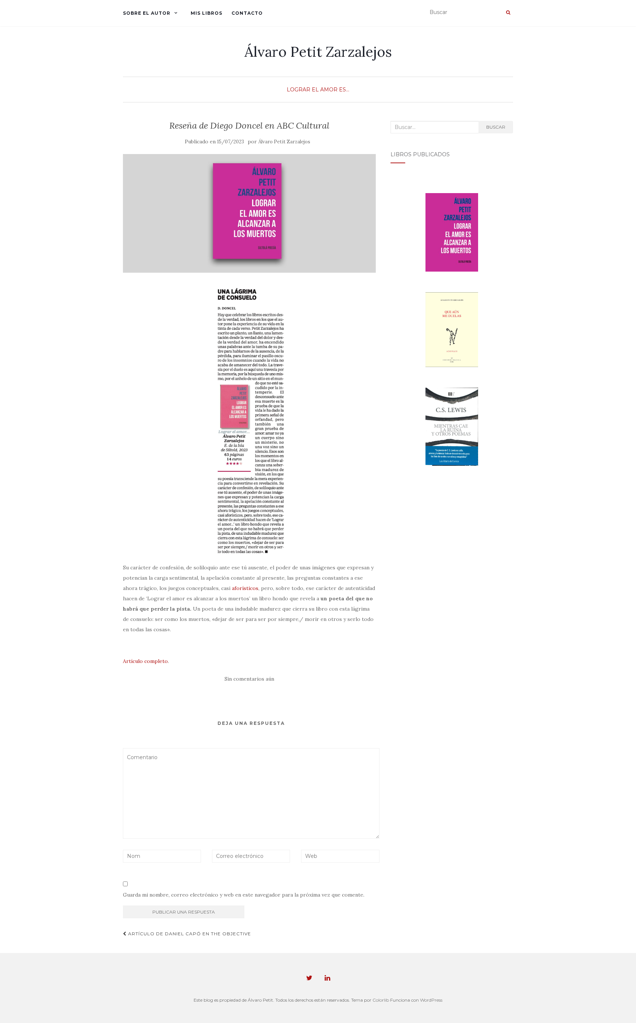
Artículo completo (145, 661)
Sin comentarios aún (249, 678)
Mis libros (206, 13)
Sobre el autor (146, 13)
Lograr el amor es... (318, 89)
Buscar (495, 127)
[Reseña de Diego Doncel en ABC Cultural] (249, 213)
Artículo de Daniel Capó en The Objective (189, 933)
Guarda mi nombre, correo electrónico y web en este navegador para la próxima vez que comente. (243, 894)
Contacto (247, 13)
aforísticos (245, 588)
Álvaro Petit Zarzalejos (318, 52)
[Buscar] (508, 12)
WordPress (431, 1000)
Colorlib (380, 1000)
